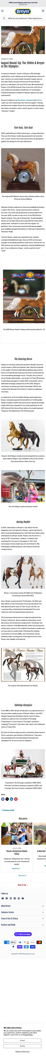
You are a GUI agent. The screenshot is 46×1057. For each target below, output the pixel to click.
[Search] (4, 18)
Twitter (39, 100)
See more (22, 875)
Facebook (21, 100)
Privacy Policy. (28, 1035)
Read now (15, 868)
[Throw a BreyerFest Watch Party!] (16, 834)
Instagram (29, 100)
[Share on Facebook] (2, 799)
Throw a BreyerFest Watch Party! (16, 852)
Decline (22, 1046)
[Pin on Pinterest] (16, 799)
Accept (22, 1040)
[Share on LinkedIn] (11, 799)
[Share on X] (7, 799)
